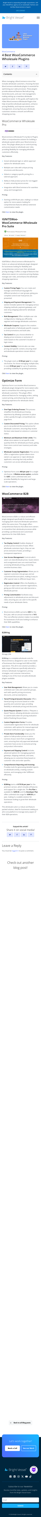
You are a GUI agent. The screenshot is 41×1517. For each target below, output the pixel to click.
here (7, 212)
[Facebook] (12, 66)
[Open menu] (38, 18)
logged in (15, 851)
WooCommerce (8, 51)
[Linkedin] (19, 66)
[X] (5, 66)
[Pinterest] (26, 66)
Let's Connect (20, 10)
